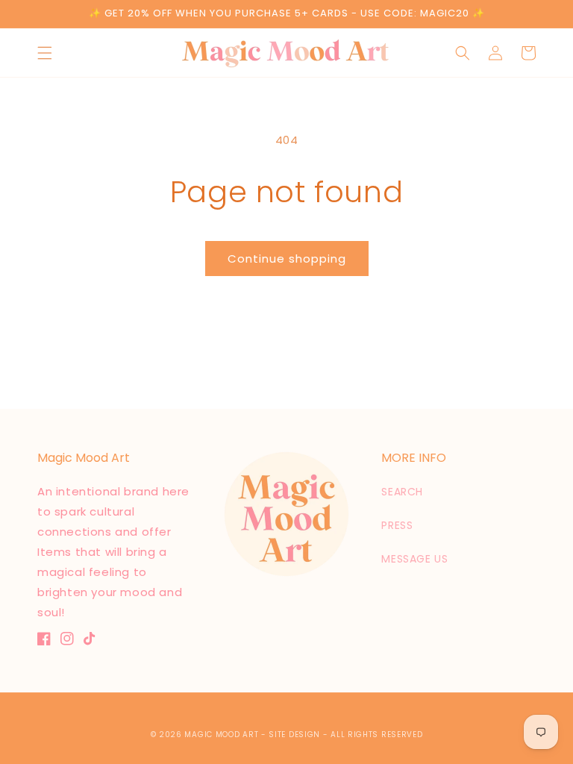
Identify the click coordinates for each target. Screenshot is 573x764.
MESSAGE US (414, 558)
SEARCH (402, 491)
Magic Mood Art (221, 734)
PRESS (397, 525)
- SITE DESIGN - (296, 734)
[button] (44, 53)
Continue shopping (287, 258)
